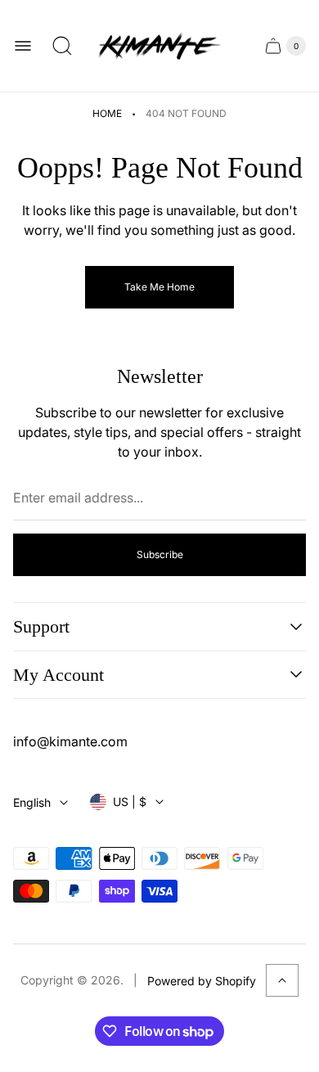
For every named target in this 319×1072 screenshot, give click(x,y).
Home (107, 113)
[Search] (62, 46)
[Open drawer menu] (23, 46)
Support (41, 626)
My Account (58, 674)
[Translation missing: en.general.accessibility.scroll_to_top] (282, 980)
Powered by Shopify (201, 981)
